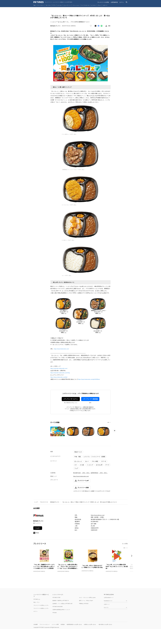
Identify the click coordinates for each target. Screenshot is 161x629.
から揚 (82, 465)
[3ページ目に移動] (109, 422)
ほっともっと (78, 461)
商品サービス (78, 452)
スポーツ (105, 5)
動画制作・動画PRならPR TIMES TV (61, 600)
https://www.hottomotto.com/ (61, 349)
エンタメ (59, 5)
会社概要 (36, 624)
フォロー (37, 528)
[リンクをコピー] (109, 25)
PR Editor (55, 612)
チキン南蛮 (95, 461)
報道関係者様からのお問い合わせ (74, 624)
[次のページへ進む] (114, 430)
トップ (36, 502)
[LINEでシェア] (101, 25)
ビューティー (67, 5)
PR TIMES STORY (56, 597)
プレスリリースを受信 (103, 2)
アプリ (54, 5)
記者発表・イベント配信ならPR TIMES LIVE (62, 603)
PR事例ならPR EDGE (83, 603)
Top (34, 5)
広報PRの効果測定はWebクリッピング (61, 609)
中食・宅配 (77, 456)
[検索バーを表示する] (126, 2)
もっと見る (125, 543)
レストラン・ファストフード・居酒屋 (94, 456)
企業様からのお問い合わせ (90, 624)
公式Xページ (107, 604)
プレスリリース (44, 502)
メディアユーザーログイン (70, 399)
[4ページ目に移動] (110, 422)
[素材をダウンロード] (106, 25)
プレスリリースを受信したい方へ (41, 605)
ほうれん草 (99, 465)
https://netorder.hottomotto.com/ (58, 368)
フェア (76, 468)
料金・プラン (37, 602)
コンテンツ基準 (55, 624)
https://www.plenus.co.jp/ (97, 515)
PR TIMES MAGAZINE (58, 606)
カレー (87, 461)
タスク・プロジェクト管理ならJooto (87, 597)
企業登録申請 (114, 2)
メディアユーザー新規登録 (90, 399)
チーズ (107, 465)
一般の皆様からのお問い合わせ (105, 624)
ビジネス (93, 5)
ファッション (75, 5)
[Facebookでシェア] (98, 25)
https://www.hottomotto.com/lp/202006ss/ (89, 379)
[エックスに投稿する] (95, 25)
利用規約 (63, 624)
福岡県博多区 (94, 472)
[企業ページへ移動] (38, 516)
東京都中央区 (77, 472)
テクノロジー (40, 5)
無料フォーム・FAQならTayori (86, 600)
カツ (75, 465)
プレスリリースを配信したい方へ (41, 608)
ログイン (121, 2)
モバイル (48, 5)
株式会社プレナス (54, 502)
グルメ (99, 5)
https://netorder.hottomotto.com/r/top (60, 372)
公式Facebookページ (108, 597)
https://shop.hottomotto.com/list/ (58, 377)
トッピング (90, 465)
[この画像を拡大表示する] (57, 431)
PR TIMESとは (37, 599)
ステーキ (103, 461)
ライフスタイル (85, 5)
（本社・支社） (85, 472)
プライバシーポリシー (45, 624)
